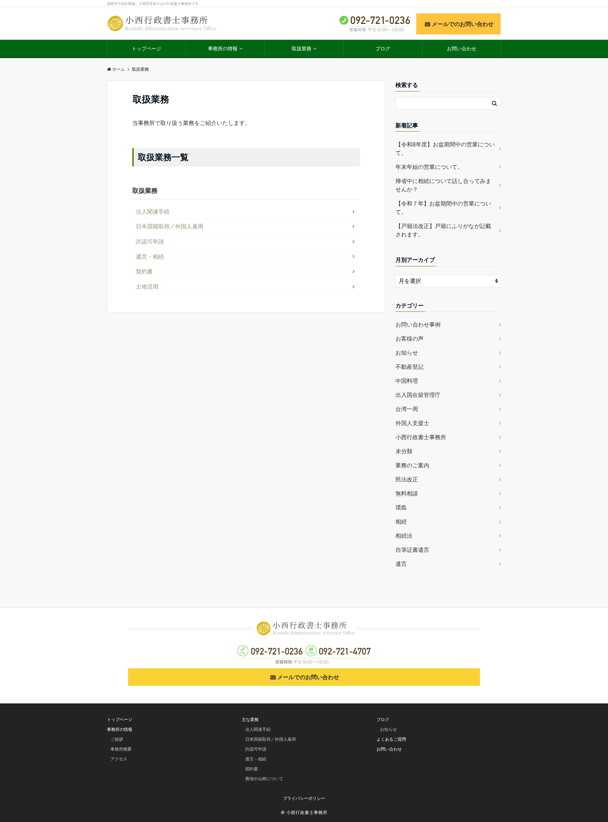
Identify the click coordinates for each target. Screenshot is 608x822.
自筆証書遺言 (412, 549)
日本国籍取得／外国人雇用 (169, 226)
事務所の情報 (223, 48)
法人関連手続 (153, 211)
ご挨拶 (116, 739)
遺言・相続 (150, 256)
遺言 (401, 563)
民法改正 (406, 479)
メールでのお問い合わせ (463, 23)
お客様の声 (409, 338)
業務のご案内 (412, 465)
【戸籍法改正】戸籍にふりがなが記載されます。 (443, 230)
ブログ (382, 48)
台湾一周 (406, 408)
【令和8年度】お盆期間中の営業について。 (445, 148)
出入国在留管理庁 (418, 394)
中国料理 (406, 380)
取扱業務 (301, 48)
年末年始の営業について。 (429, 166)
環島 (401, 507)
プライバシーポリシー (304, 798)
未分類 (403, 451)
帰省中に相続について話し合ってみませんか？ (443, 185)
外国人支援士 (412, 422)
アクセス (118, 758)
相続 (401, 521)
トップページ (146, 48)
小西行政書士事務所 (420, 437)
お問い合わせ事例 (418, 324)
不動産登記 (409, 366)
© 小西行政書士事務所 (304, 812)
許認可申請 (150, 241)
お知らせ (406, 352)
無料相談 (406, 493)
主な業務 (250, 719)
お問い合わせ (461, 48)
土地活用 (147, 286)
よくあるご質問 (391, 739)
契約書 (144, 271)
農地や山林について (264, 778)
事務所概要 (121, 749)
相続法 (403, 535)
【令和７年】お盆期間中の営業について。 (443, 207)
